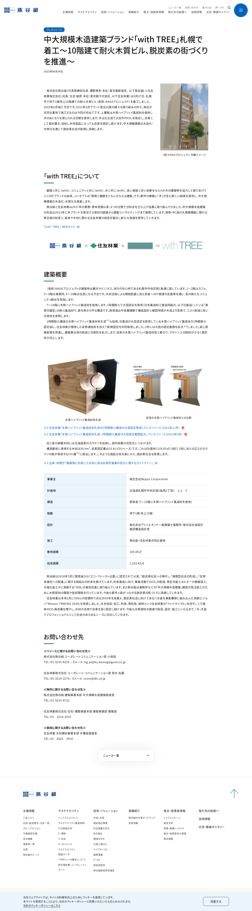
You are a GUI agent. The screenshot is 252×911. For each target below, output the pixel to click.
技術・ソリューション (105, 811)
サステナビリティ (68, 811)
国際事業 (98, 854)
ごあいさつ (28, 817)
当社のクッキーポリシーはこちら (42, 905)
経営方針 (168, 823)
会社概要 (28, 838)
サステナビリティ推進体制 (71, 823)
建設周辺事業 (100, 823)
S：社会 (62, 838)
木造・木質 (98, 817)
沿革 (25, 849)
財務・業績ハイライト (174, 828)
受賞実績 (133, 823)
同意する (216, 901)
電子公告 (207, 7)
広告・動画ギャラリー (218, 12)
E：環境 (62, 833)
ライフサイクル (100, 849)
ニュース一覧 (174, 7)
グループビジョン (31, 828)
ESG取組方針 (65, 828)
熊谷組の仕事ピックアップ (142, 817)
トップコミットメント (68, 817)
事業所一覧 (29, 844)
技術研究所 (99, 865)
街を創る (98, 833)
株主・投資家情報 (174, 811)
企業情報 (29, 811)
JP (216, 7)
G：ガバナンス (65, 844)
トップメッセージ (172, 817)
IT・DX (96, 859)
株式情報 (168, 838)
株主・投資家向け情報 (175, 833)
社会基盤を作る (101, 828)
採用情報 (196, 12)
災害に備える (100, 844)
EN (222, 7)
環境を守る (99, 838)
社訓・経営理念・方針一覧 (36, 823)
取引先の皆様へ (177, 12)
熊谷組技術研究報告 (104, 870)
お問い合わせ (192, 7)
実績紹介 (134, 811)
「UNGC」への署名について (72, 859)
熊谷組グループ (31, 854)
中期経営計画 (30, 833)
